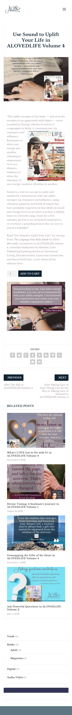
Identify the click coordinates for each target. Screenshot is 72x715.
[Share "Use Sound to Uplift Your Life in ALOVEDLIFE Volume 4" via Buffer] (52, 355)
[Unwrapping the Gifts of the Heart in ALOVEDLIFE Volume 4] (36, 532)
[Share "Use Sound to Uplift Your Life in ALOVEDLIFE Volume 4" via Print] (39, 362)
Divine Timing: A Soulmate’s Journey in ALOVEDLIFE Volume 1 (33, 505)
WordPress (61, 710)
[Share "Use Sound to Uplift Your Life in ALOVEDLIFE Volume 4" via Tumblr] (32, 355)
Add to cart (30, 273)
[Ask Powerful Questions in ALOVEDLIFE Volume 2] (36, 584)
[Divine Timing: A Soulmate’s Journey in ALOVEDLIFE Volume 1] (36, 481)
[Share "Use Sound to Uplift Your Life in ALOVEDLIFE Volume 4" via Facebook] (12, 355)
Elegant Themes (29, 710)
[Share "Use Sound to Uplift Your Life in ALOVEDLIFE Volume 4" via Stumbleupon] (59, 355)
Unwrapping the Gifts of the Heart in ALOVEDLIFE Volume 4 (31, 557)
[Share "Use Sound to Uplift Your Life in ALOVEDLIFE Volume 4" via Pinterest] (39, 355)
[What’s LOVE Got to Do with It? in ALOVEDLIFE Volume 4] (36, 430)
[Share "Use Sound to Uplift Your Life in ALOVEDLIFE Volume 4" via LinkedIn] (46, 355)
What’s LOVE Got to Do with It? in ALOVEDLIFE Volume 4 (29, 454)
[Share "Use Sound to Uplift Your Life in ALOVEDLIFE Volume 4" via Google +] (26, 355)
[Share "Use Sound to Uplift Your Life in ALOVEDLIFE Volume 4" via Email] (32, 362)
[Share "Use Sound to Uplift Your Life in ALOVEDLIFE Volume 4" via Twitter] (19, 355)
